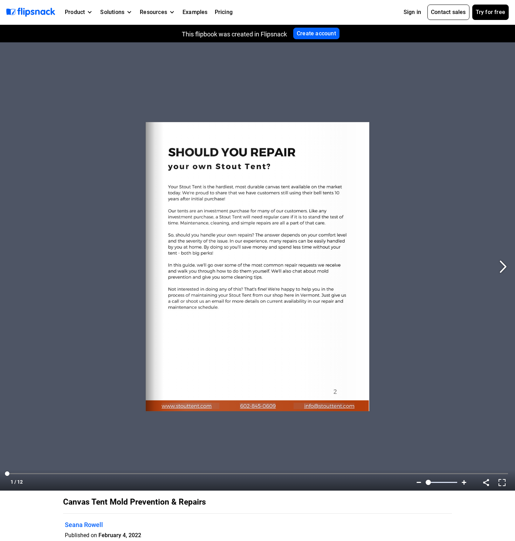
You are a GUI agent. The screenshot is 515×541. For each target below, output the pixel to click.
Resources (153, 12)
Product (75, 12)
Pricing (224, 12)
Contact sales (448, 12)
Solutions (112, 12)
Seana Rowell (84, 524)
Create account (316, 33)
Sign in (412, 12)
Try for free (490, 12)
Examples (195, 12)
